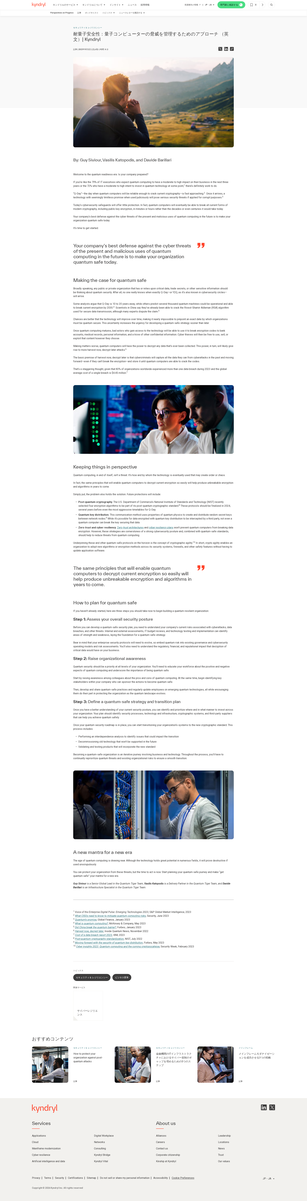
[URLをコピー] (232, 49)
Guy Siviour (90, 160)
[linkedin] (264, 1107)
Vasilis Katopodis (118, 160)
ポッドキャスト (91, 13)
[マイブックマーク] (262, 4)
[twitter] (272, 1107)
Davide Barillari (157, 160)
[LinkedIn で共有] (226, 49)
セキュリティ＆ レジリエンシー (87, 28)
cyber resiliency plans (161, 527)
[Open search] (271, 4)
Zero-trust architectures (130, 527)
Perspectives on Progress (62, 13)
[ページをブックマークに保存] (251, 4)
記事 (79, 13)
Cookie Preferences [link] (183, 1177)
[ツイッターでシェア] (220, 49)
